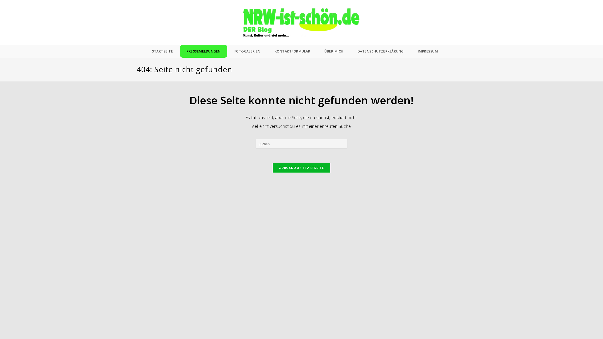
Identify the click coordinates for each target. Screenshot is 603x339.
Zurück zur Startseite (301, 167)
